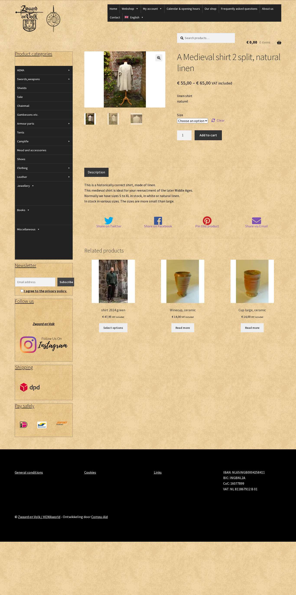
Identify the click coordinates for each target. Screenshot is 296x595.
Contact (115, 17)
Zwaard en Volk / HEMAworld (39, 517)
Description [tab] (96, 172)
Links (158, 472)
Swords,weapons (28, 79)
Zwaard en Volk (44, 324)
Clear (220, 120)
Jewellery (23, 186)
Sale (20, 97)
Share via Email (256, 226)
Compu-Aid (99, 517)
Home (113, 9)
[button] (158, 57)
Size (180, 115)
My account (150, 9)
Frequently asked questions (239, 9)
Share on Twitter (108, 226)
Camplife (23, 141)
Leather (22, 177)
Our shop (210, 9)
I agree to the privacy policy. (45, 291)
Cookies (90, 472)
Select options (113, 328)
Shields (22, 88)
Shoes (21, 159)
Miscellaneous (26, 229)
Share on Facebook (158, 226)
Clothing (22, 168)
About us (267, 9)
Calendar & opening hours (183, 9)
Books (21, 210)
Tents (20, 132)
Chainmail (23, 106)
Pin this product (207, 226)
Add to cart (208, 135)
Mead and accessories (31, 150)
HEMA (20, 70)
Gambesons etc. (27, 115)
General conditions (29, 472)
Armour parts (25, 124)
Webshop (128, 9)
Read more (183, 328)
